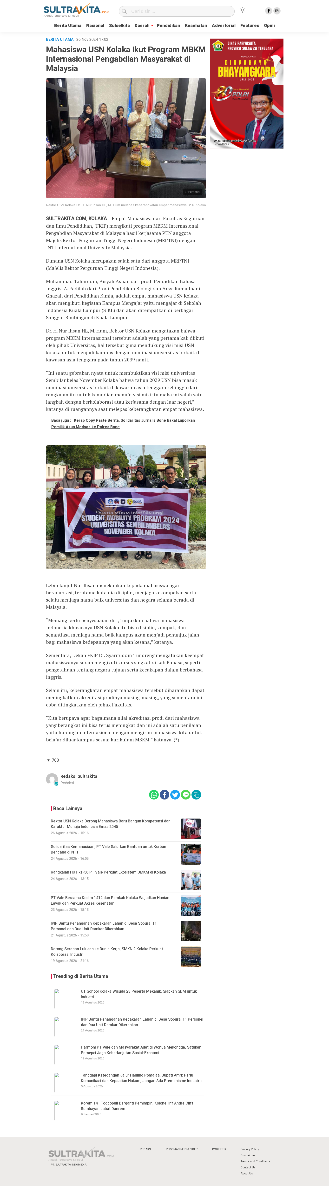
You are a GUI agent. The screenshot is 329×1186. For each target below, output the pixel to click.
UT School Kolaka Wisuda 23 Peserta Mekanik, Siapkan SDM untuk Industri (139, 994)
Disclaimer (248, 1155)
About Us (247, 1173)
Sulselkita (119, 25)
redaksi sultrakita (78, 776)
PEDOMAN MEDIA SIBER (182, 1149)
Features (249, 25)
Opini (269, 25)
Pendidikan (168, 25)
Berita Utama (67, 25)
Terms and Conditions (255, 1161)
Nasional (95, 25)
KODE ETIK (219, 1149)
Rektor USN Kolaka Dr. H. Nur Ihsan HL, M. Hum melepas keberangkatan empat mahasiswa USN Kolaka (126, 205)
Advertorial (224, 25)
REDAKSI (145, 1149)
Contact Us (248, 1167)
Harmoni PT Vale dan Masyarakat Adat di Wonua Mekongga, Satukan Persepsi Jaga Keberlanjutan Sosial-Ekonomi (141, 1050)
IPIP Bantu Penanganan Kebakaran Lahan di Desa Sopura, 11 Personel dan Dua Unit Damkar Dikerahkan (142, 1022)
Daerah (142, 25)
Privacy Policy (250, 1149)
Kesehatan (196, 25)
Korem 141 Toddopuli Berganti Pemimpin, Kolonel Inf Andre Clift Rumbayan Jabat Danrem (137, 1105)
